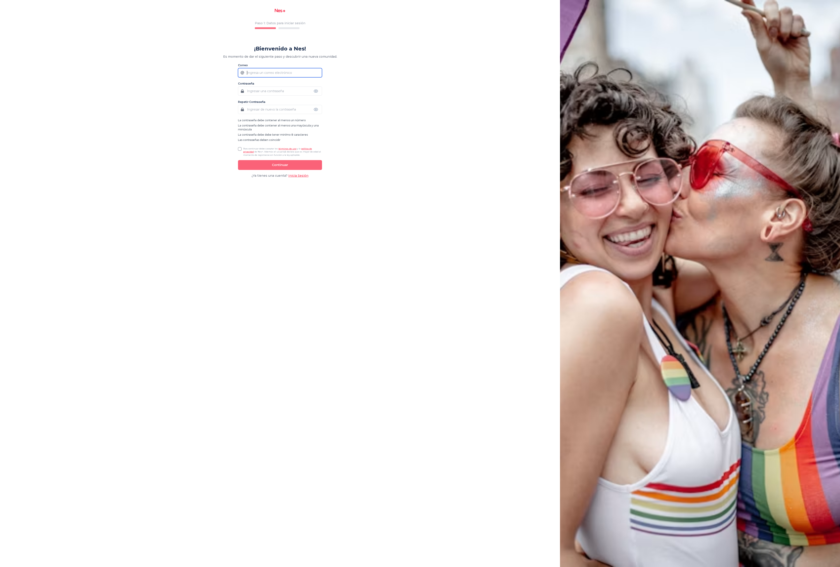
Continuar (280, 165)
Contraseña (246, 83)
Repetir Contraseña (251, 102)
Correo (243, 65)
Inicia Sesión (298, 176)
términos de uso (287, 148)
